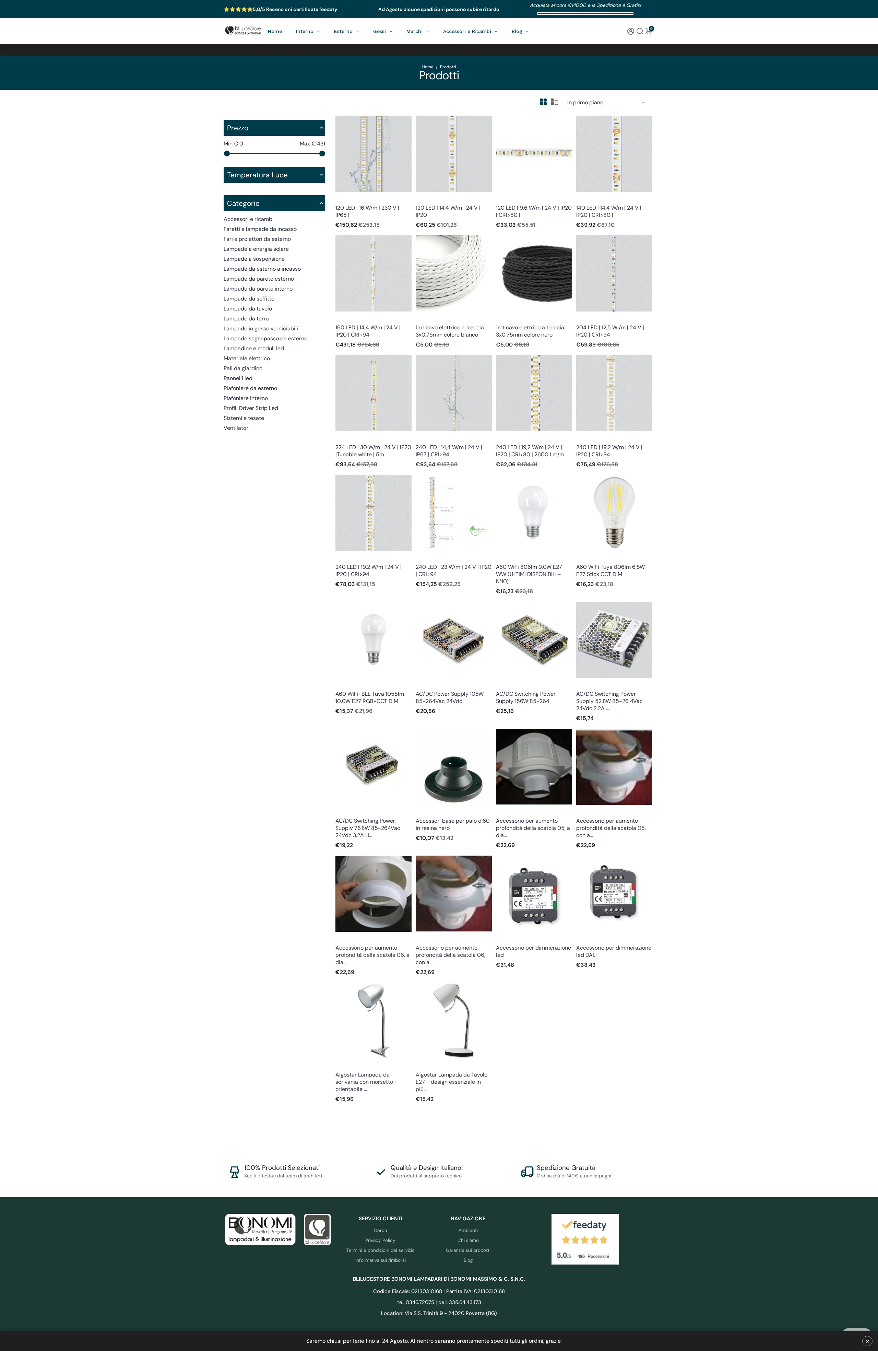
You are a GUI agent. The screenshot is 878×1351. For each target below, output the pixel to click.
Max (312, 143)
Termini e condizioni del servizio (380, 1250)
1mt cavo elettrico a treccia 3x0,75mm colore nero (530, 331)
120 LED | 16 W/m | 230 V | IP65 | (367, 211)
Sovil (420, 811)
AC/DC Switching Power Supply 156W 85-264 (526, 697)
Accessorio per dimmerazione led (533, 951)
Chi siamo (468, 1240)
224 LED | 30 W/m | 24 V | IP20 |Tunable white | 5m (373, 451)
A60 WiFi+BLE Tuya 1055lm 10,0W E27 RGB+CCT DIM (369, 697)
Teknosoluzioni (510, 811)
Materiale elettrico (247, 358)
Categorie (243, 203)
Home (428, 67)
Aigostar (344, 1065)
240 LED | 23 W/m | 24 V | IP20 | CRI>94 (453, 570)
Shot (500, 558)
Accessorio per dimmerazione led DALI (613, 951)
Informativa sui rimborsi (380, 1260)
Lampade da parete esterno (259, 278)
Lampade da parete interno (258, 288)
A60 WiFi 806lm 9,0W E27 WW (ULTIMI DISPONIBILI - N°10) (529, 574)
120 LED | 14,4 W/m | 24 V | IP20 (448, 211)
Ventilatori (237, 428)
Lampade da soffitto (249, 298)
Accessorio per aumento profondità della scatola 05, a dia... (533, 828)
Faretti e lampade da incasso (260, 229)
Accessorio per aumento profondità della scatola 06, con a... (450, 955)
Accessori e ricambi (249, 219)
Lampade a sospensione (254, 258)
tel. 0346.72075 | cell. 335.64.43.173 (439, 1302)
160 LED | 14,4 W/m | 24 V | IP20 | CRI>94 (368, 331)
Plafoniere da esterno (250, 388)
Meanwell (425, 685)
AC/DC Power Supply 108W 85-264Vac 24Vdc (450, 697)
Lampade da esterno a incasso (262, 268)
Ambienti (468, 1230)
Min (233, 143)
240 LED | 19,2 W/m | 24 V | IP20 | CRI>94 (609, 451)
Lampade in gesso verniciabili (261, 328)
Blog (468, 1260)
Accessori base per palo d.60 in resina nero (453, 824)
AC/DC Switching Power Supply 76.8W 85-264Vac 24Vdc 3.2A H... (367, 828)
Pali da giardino (243, 368)
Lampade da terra (246, 318)
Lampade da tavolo (248, 308)
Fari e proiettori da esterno (257, 239)
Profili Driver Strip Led (251, 408)
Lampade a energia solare (256, 248)
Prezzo (237, 127)
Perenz (422, 318)
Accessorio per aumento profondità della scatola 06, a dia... (372, 955)
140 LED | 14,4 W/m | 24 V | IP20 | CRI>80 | (608, 211)
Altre (501, 938)
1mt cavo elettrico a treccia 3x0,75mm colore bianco (450, 331)
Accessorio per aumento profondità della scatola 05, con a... (611, 828)
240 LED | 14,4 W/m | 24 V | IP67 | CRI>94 (449, 451)
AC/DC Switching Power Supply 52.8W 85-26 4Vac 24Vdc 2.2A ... (609, 701)
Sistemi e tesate (244, 418)
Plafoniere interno (246, 398)
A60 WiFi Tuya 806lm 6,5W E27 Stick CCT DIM (610, 570)
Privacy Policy (380, 1240)
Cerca (380, 1230)
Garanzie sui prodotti (468, 1250)
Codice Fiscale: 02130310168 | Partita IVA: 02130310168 (439, 1291)
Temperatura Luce (257, 174)
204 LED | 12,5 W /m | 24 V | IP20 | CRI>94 (610, 331)
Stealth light (347, 198)
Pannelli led (238, 378)
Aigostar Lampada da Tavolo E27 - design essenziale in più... (451, 1082)
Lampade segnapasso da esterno (265, 338)
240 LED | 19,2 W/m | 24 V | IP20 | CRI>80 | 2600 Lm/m (530, 451)
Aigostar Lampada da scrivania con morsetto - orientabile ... (366, 1082)
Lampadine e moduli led (254, 348)
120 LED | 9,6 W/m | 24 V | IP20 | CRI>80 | (534, 211)
